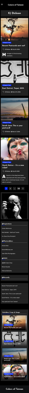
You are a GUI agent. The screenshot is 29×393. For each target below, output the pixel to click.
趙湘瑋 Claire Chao (7, 263)
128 (19, 188)
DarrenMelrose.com (7, 249)
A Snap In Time (7, 42)
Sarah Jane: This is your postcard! (11, 293)
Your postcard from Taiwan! (10, 301)
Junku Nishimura (7, 228)
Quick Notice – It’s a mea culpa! (11, 297)
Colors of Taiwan (15, 5)
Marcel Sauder (6, 267)
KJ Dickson (7, 49)
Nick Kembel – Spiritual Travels (10, 232)
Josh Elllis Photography (8, 253)
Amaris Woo (5, 245)
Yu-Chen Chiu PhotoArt (8, 236)
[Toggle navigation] (2, 4)
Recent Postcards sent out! (13, 46)
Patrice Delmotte (7, 270)
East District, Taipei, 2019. (13, 88)
